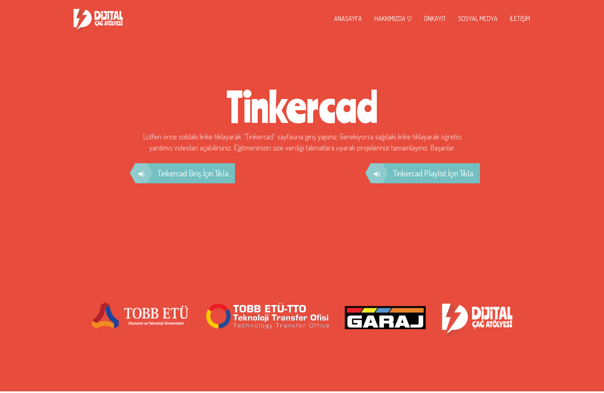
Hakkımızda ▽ (393, 18)
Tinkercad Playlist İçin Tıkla (433, 173)
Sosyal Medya (478, 18)
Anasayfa (348, 18)
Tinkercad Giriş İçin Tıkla (193, 173)
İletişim (520, 18)
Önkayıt (435, 18)
